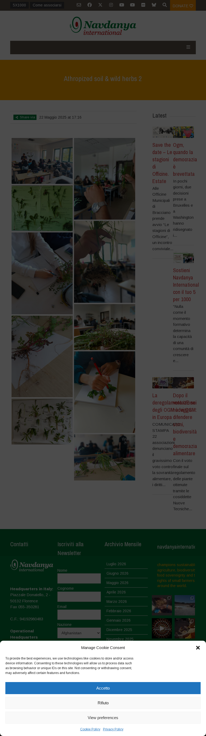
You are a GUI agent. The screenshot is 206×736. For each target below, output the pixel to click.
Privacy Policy (113, 729)
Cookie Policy (90, 729)
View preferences (103, 717)
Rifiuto (103, 703)
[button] (198, 647)
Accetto (103, 688)
